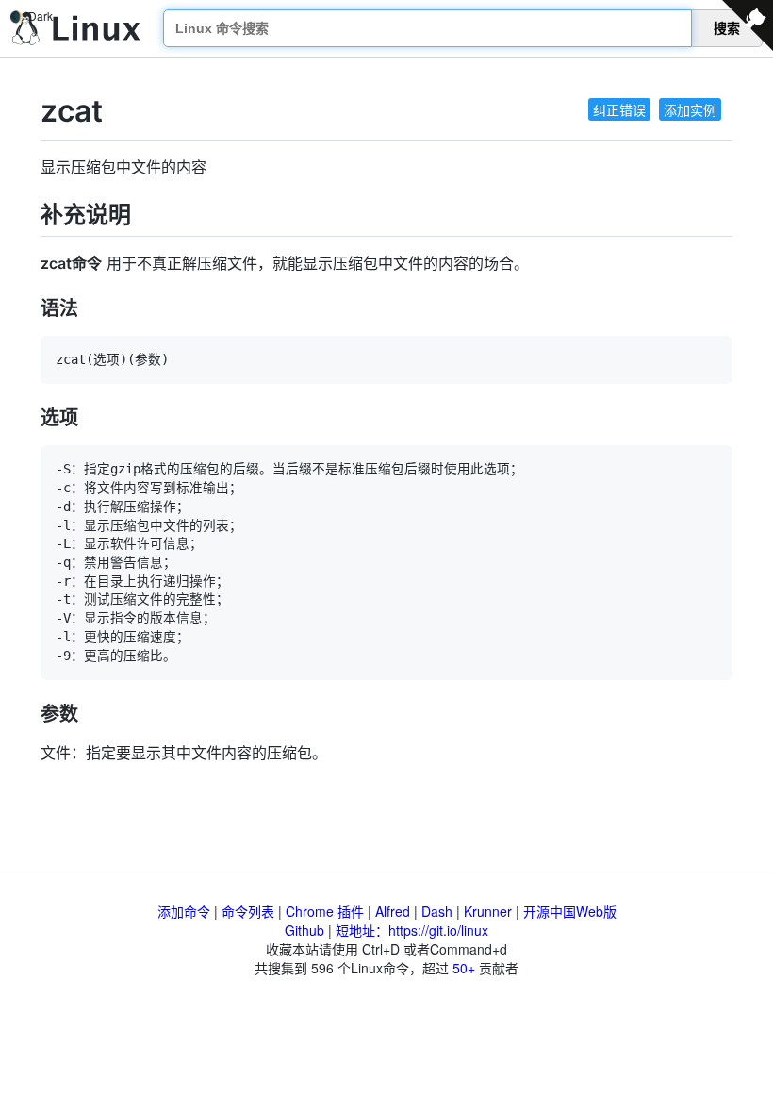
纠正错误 (619, 109)
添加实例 (690, 109)
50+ (463, 967)
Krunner (488, 911)
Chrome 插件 (325, 911)
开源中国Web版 (570, 911)
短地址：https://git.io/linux (412, 930)
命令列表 (248, 911)
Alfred (392, 911)
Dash (436, 911)
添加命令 (183, 911)
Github (304, 930)
